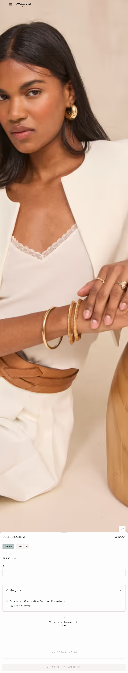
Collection (63, 652)
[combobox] (64, 572)
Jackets (74, 652)
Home (53, 652)
